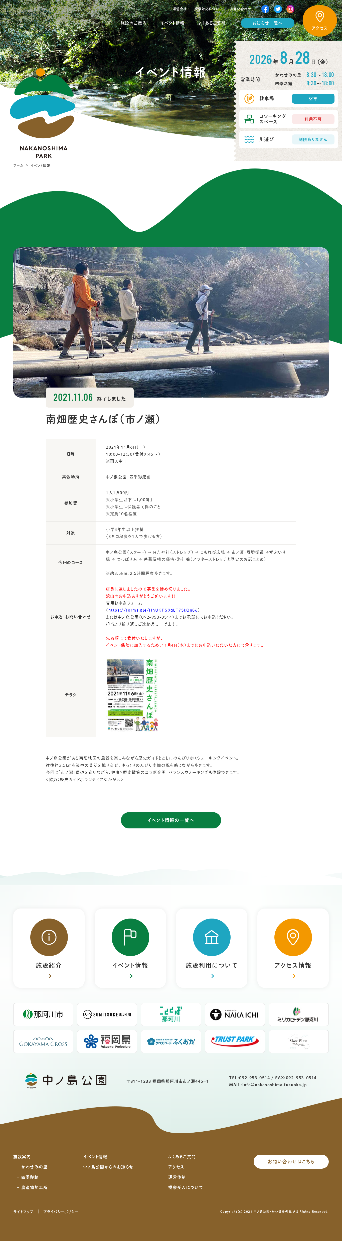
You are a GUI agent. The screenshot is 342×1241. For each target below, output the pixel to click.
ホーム (18, 165)
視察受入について (185, 1187)
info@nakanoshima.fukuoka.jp (274, 1085)
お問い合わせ (240, 9)
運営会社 (180, 9)
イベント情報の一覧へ (171, 820)
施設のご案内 (134, 23)
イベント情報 (172, 23)
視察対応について (209, 9)
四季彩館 (30, 1177)
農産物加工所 (34, 1187)
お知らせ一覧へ (268, 23)
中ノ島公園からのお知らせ (108, 1167)
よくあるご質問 (212, 23)
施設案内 (22, 1157)
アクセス (176, 1167)
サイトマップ (23, 1211)
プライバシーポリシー (60, 1211)
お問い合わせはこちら (291, 1161)
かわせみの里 (34, 1167)
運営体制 (177, 1177)
